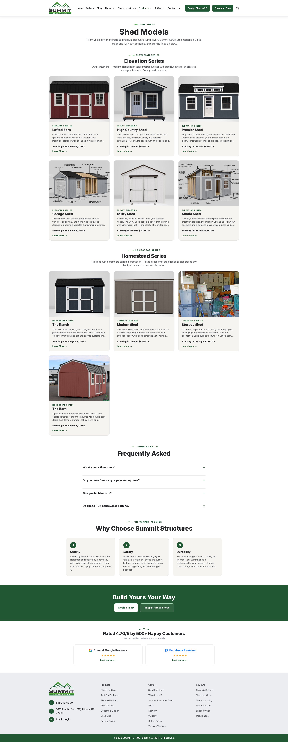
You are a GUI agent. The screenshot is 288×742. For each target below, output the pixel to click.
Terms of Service (157, 726)
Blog (99, 8)
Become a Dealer (110, 710)
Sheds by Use (203, 710)
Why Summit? (155, 695)
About (108, 8)
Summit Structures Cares (161, 700)
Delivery (152, 710)
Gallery (90, 8)
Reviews (200, 685)
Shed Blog (106, 716)
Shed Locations (156, 690)
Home (79, 8)
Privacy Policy (108, 721)
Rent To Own (107, 705)
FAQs (158, 8)
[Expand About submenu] (113, 8)
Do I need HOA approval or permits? (106, 505)
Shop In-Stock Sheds (157, 607)
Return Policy (155, 721)
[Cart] (237, 8)
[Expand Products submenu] (150, 8)
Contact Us (174, 8)
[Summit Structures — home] (60, 8)
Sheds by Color (204, 695)
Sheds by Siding (204, 700)
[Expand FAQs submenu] (163, 8)
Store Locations (127, 8)
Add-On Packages (110, 695)
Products (143, 8)
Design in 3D (126, 607)
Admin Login (63, 719)
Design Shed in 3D (197, 8)
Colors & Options (204, 690)
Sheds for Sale (223, 8)
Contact (152, 685)
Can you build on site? (97, 493)
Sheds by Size (203, 705)
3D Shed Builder (109, 700)
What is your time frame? (99, 467)
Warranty (152, 716)
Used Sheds (202, 716)
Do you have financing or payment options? (111, 480)
